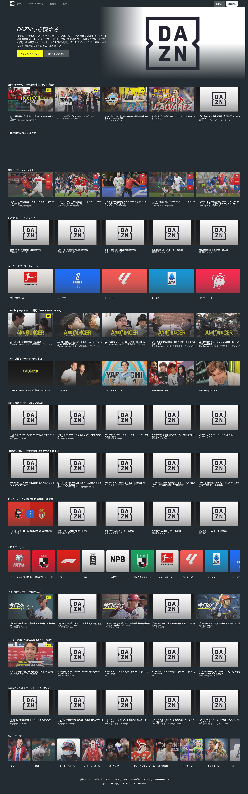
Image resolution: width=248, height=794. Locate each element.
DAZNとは (148, 779)
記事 (104, 783)
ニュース (65, 4)
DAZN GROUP (162, 779)
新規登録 (232, 4)
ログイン (219, 4)
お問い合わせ (85, 779)
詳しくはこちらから (56, 53)
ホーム (20, 4)
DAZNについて (129, 783)
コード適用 (114, 783)
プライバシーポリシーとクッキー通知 (122, 779)
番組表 (53, 4)
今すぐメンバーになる (30, 53)
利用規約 (98, 779)
